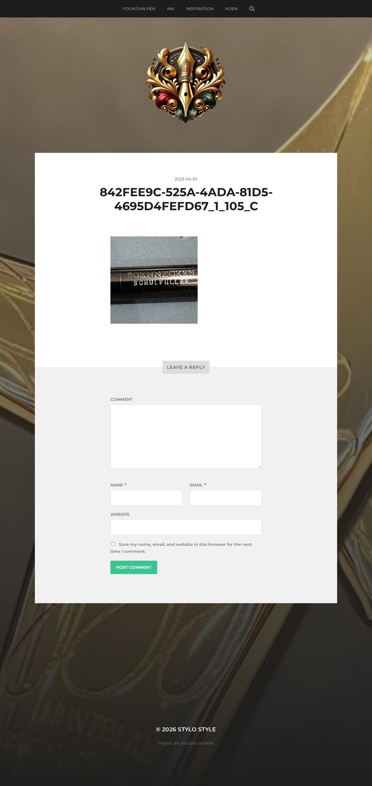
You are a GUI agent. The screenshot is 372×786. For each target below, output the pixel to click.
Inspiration (200, 8)
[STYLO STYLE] (186, 85)
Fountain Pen (139, 8)
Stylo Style (197, 729)
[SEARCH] (252, 9)
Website (120, 514)
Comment (121, 399)
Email (198, 485)
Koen (231, 8)
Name (118, 485)
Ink (170, 8)
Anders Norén (197, 743)
